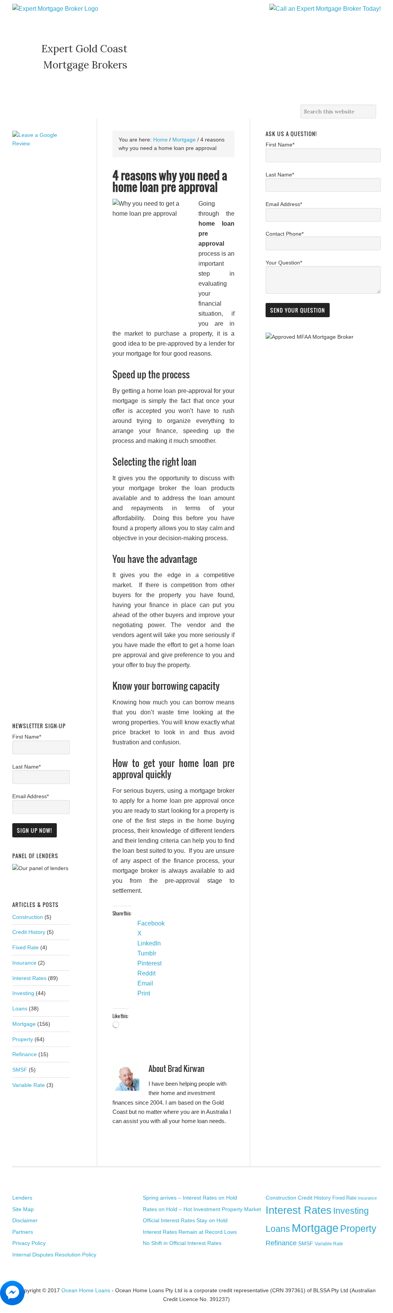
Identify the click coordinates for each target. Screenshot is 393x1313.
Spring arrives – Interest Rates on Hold (190, 1198)
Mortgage (24, 1024)
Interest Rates (29, 978)
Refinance (24, 1054)
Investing (23, 993)
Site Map (23, 1209)
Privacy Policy (29, 1243)
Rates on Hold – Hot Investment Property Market (202, 1209)
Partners (22, 1232)
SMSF (19, 1070)
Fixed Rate (25, 947)
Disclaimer (25, 1220)
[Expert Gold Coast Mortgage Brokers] (55, 8)
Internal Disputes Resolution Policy (54, 1254)
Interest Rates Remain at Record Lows (190, 1232)
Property (22, 1039)
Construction (27, 917)
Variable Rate (28, 1085)
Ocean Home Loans (85, 1290)
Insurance (24, 963)
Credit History (28, 932)
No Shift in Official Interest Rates (182, 1243)
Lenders (22, 1198)
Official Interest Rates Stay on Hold (185, 1220)
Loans (19, 1008)
